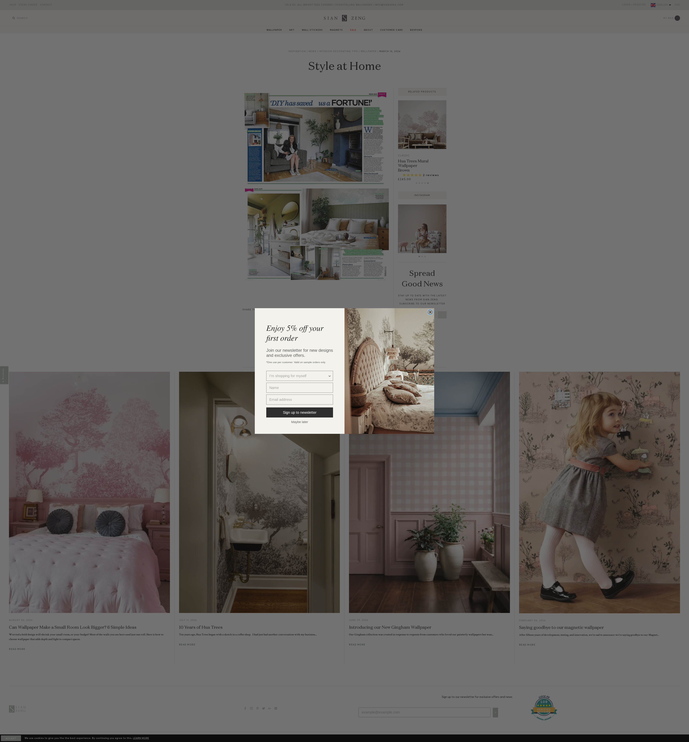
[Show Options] (329, 376)
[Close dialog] (430, 312)
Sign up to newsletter (300, 412)
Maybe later (299, 421)
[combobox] (298, 376)
